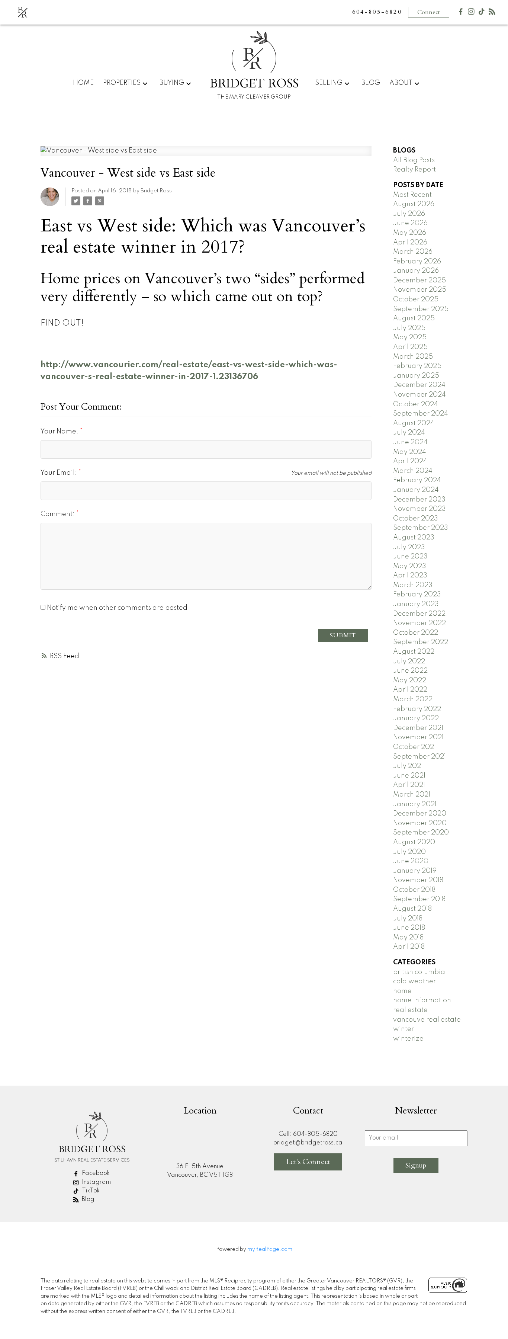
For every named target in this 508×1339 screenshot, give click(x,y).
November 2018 (418, 880)
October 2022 (415, 633)
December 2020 (419, 813)
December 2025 (419, 280)
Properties (122, 83)
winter (403, 1029)
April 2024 (410, 461)
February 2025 (417, 366)
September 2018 (419, 899)
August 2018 (412, 909)
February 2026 (417, 261)
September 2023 (420, 528)
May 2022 (409, 680)
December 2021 (418, 728)
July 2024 (409, 432)
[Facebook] (460, 13)
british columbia (419, 972)
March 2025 (413, 356)
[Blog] (492, 13)
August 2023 (413, 537)
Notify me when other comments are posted (116, 608)
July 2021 (408, 766)
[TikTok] (481, 13)
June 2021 (409, 775)
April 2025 (410, 347)
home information (422, 1000)
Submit (343, 635)
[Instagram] (471, 13)
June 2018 (409, 928)
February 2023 (417, 594)
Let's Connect (308, 1162)
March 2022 (413, 699)
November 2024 (419, 394)
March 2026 (413, 252)
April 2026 (410, 242)
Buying (171, 83)
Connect (428, 12)
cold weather (414, 981)
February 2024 (417, 480)
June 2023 (410, 556)
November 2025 (419, 289)
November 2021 (418, 737)
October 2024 (415, 404)
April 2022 (410, 689)
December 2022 (419, 614)
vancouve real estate (427, 1019)
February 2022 (417, 709)
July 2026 (409, 214)
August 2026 (413, 204)
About (400, 83)
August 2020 (414, 842)
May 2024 (409, 452)
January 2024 (416, 490)
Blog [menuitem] (370, 83)
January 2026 (416, 271)
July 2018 (407, 918)
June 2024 (410, 442)
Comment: (58, 514)
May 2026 (409, 233)
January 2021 (415, 804)
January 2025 (416, 375)
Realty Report (414, 169)
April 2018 (409, 947)
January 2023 (416, 604)
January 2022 (416, 718)
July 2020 (409, 852)
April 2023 (410, 575)
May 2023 (409, 566)
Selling (329, 83)
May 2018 (408, 937)
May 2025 (410, 337)
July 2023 (409, 547)
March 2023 (413, 585)
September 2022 (420, 642)
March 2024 (413, 471)
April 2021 (409, 785)
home (402, 991)
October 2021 (414, 747)
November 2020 (420, 823)
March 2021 (411, 794)
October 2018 (414, 890)
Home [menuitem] (83, 83)
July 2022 (409, 661)
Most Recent (412, 195)
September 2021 (419, 756)
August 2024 (413, 423)
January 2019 (415, 871)
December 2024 (419, 385)
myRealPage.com (269, 1249)
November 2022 (419, 623)
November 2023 (419, 509)
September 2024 (420, 413)
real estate (410, 1010)
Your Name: (60, 431)
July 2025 (409, 328)
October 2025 (415, 299)
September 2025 (420, 309)
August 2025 (414, 318)
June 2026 (410, 223)
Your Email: (59, 473)
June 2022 (410, 670)
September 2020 (421, 832)
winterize (408, 1038)
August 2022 (413, 651)
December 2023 (419, 499)
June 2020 (410, 861)
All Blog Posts (414, 160)
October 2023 (415, 518)
